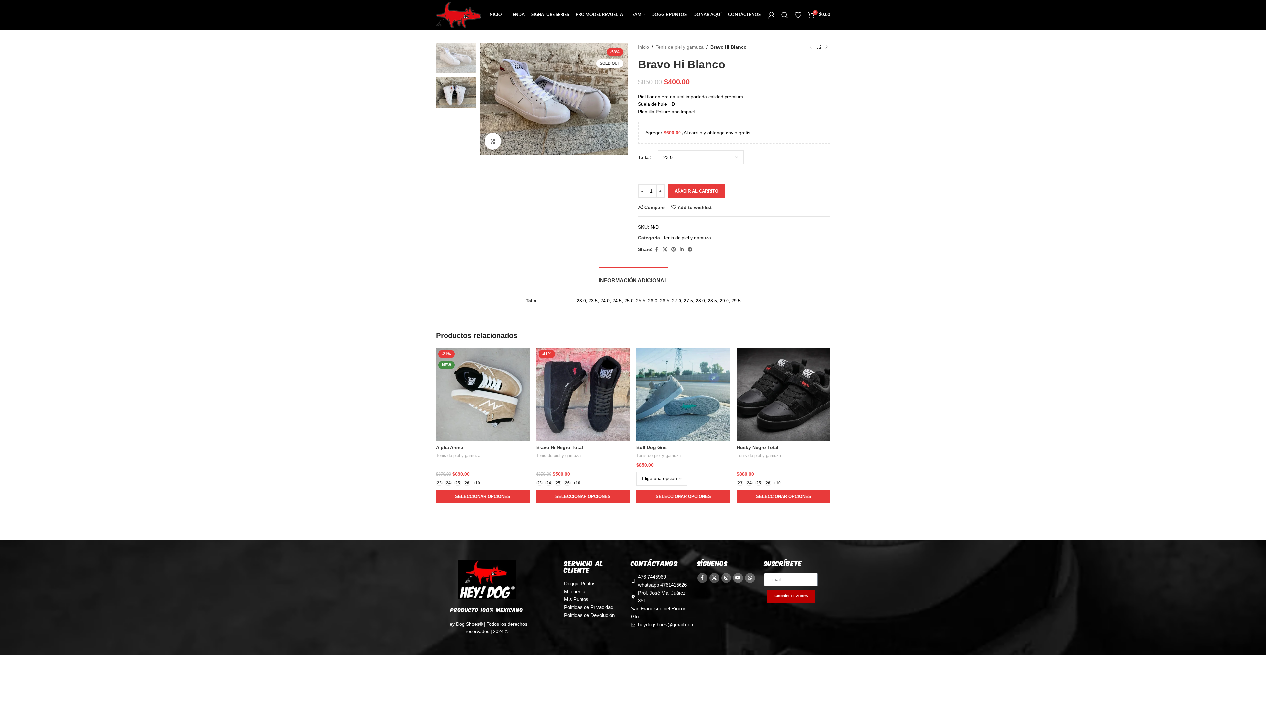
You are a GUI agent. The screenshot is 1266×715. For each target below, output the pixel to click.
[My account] (771, 15)
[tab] (633, 277)
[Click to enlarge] (493, 141)
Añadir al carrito (696, 191)
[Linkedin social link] (682, 249)
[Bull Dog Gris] (683, 394)
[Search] (784, 15)
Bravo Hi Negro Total (559, 447)
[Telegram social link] (690, 249)
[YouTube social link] (738, 578)
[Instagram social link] (726, 578)
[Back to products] (818, 47)
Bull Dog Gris (651, 447)
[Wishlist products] (798, 15)
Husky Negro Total (757, 447)
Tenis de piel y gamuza (680, 47)
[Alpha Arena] (483, 394)
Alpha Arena (449, 447)
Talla (643, 157)
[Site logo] (458, 14)
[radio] (439, 483)
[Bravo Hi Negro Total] (583, 394)
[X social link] (665, 249)
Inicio (643, 47)
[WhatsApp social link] (750, 578)
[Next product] (826, 47)
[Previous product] (811, 47)
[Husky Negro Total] (783, 394)
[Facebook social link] (657, 249)
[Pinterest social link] (673, 249)
